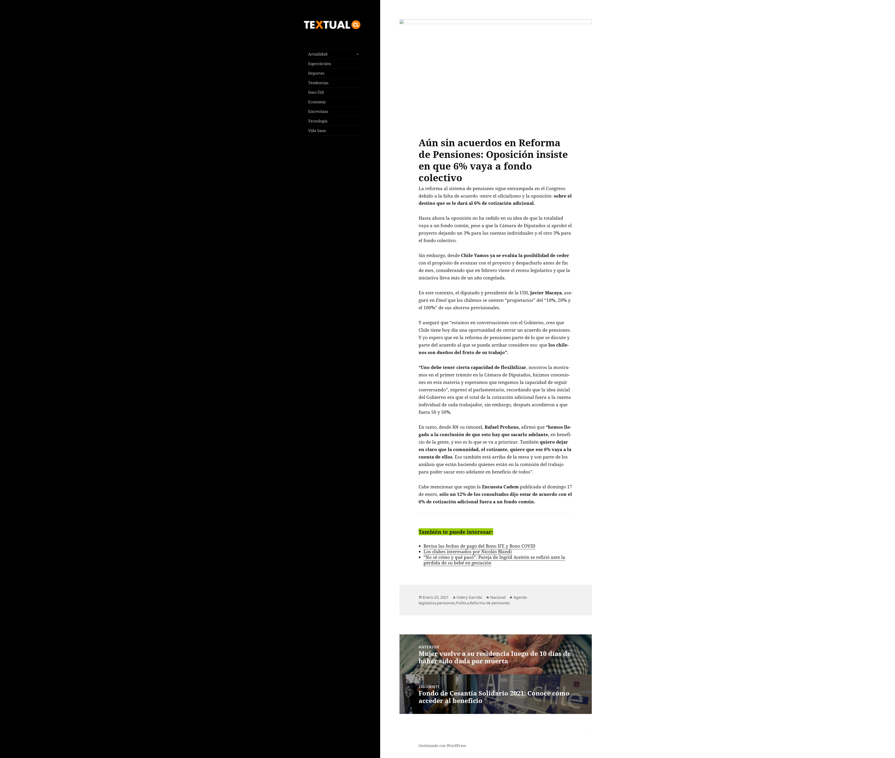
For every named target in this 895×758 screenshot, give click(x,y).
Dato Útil (316, 92)
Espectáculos (319, 63)
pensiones (446, 602)
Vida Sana (317, 130)
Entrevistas (318, 111)
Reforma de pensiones (490, 602)
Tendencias (318, 82)
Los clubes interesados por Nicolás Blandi (467, 552)
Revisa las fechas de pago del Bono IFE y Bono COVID (479, 546)
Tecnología (317, 121)
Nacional (498, 597)
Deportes (316, 73)
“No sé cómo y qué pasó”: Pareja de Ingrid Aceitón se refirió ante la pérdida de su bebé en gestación (494, 560)
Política (462, 602)
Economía (317, 101)
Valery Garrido (469, 597)
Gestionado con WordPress (442, 745)
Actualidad (317, 54)
